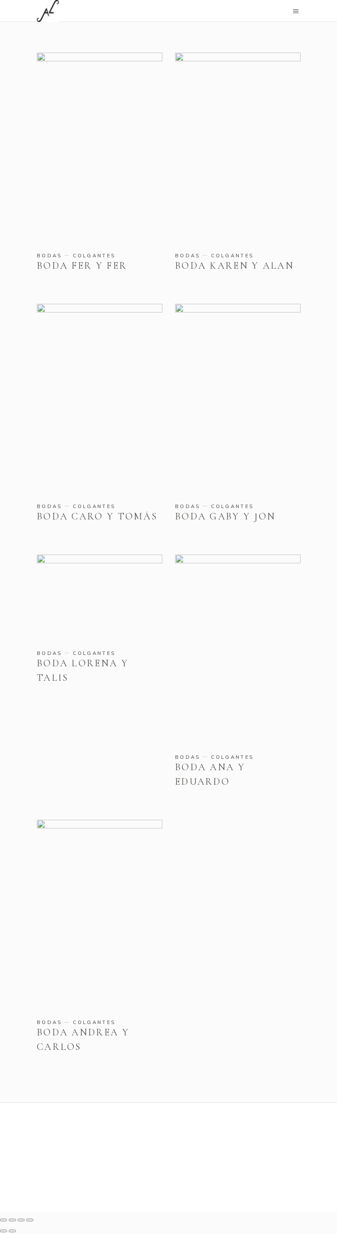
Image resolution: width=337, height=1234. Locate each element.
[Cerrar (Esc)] (29, 1220)
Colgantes (94, 255)
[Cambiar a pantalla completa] (12, 1220)
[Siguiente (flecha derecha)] (12, 1231)
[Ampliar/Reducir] (3, 1220)
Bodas (49, 255)
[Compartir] (21, 1220)
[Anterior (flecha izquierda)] (3, 1231)
